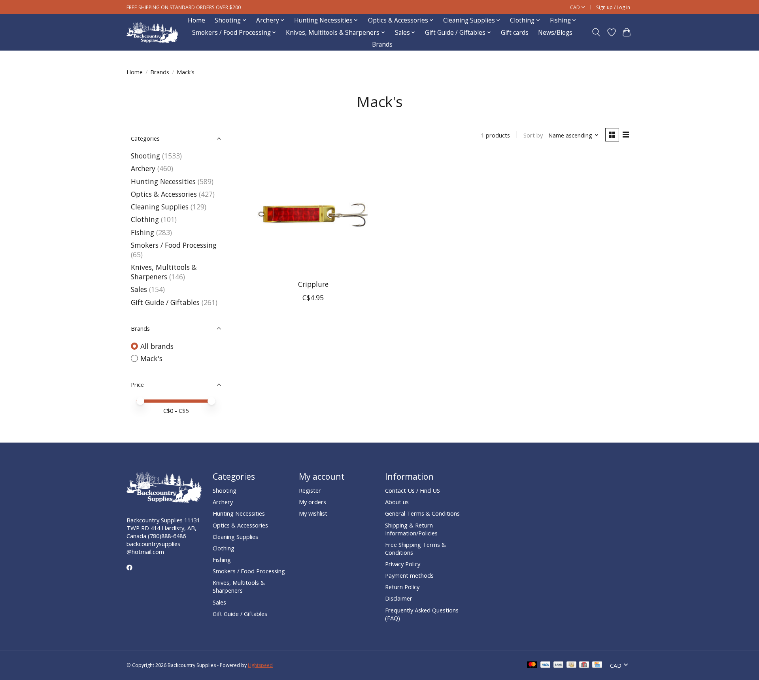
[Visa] (545, 665)
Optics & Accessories (164, 194)
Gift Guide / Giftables (165, 302)
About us (397, 502)
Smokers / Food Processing (174, 245)
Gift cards (515, 32)
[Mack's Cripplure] (313, 213)
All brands (157, 346)
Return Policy (402, 587)
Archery (143, 168)
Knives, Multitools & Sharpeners (164, 271)
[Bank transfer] (558, 665)
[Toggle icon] (596, 32)
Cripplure (313, 284)
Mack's (151, 358)
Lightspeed (260, 665)
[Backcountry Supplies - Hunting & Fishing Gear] (152, 32)
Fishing (142, 232)
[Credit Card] (597, 665)
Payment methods (409, 575)
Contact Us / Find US (412, 490)
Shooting (145, 155)
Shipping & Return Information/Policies (411, 529)
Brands (382, 44)
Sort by (533, 135)
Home (196, 20)
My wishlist (313, 513)
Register (310, 490)
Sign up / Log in (613, 7)
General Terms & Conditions (422, 513)
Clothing (145, 219)
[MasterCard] (532, 665)
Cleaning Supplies (160, 206)
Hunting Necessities (163, 181)
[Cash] (571, 665)
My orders (312, 502)
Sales (139, 289)
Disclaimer (398, 598)
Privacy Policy (402, 564)
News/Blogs (555, 32)
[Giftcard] (584, 665)
